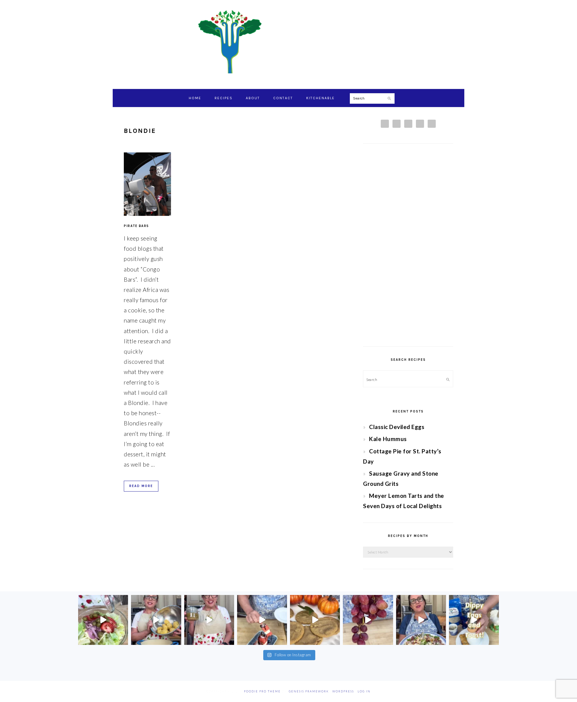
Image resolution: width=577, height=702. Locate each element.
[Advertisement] (408, 245)
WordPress (343, 691)
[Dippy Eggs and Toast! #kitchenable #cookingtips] (474, 620)
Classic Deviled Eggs (396, 426)
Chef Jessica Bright (288, 41)
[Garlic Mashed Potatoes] (156, 620)
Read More (141, 486)
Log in (364, 691)
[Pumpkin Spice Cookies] (315, 620)
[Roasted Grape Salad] (421, 620)
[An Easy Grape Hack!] (368, 620)
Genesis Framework (309, 691)
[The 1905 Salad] (103, 620)
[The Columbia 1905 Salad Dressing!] (209, 620)
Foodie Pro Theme (262, 691)
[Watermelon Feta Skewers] (262, 620)
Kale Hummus (388, 438)
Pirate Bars (136, 226)
